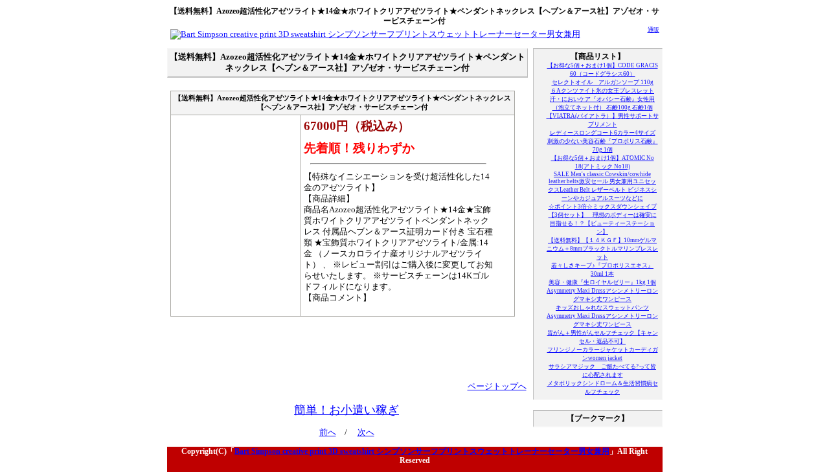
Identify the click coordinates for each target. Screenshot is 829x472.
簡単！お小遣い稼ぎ (346, 409)
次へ (366, 432)
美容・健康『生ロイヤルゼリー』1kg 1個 (602, 282)
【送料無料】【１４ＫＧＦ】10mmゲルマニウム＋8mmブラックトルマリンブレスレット (602, 248)
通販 (653, 30)
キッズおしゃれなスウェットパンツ (602, 307)
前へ (327, 432)
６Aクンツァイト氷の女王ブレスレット (602, 90)
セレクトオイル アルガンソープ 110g (602, 82)
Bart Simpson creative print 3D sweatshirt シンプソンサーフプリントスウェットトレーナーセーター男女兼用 (421, 451)
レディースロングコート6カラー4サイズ (602, 132)
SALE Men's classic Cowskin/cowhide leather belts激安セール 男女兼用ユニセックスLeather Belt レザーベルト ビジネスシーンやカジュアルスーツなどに (602, 186)
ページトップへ (497, 386)
